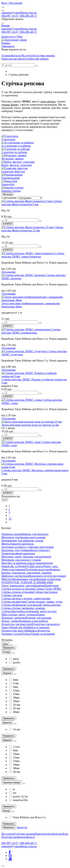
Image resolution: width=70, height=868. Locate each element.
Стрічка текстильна (45, 591)
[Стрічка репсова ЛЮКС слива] (21, 399)
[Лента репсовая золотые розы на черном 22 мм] (31, 421)
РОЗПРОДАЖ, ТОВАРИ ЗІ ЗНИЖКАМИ (27, 582)
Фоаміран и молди (30, 620)
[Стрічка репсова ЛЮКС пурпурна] (24, 351)
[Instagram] (10, 855)
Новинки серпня (11, 534)
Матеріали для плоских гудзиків (21, 559)
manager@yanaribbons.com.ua (19, 12)
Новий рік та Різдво (13, 566)
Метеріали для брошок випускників (23, 537)
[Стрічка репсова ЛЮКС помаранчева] (26, 329)
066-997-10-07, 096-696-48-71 (19, 15)
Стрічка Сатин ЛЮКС (48, 588)
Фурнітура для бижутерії (16, 624)
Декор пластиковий (13, 569)
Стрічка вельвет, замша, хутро (44, 601)
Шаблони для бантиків (15, 575)
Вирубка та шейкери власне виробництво (27, 563)
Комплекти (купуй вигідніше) (47, 575)
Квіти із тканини (39, 627)
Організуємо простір (14, 630)
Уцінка (26, 633)
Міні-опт (6, 579)
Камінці (55, 569)
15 (10, 518)
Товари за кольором (43, 633)
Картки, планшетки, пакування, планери (26, 572)
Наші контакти (10, 58)
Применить (9, 647)
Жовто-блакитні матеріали (17, 543)
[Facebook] (10, 852)
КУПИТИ (7, 223)
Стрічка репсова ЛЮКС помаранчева (30, 331)
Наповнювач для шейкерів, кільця (22, 540)
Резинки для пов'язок (38, 617)
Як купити (27, 55)
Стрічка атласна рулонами (17, 591)
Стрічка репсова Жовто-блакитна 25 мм (32, 229)
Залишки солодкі (11, 633)
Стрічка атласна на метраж (17, 588)
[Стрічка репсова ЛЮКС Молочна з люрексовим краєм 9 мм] (35, 467)
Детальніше (8, 271)
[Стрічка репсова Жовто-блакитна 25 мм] (27, 227)
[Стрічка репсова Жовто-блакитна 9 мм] (26, 201)
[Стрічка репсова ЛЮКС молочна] (23, 275)
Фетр (45, 620)
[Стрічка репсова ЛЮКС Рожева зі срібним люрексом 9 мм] (35, 376)
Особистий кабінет (37, 58)
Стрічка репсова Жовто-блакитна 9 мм (31, 203)
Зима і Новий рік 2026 (15, 627)
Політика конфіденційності (18, 837)
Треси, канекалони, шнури (17, 585)
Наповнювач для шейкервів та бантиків (36, 579)
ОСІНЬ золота (34, 566)
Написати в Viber (12, 36)
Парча (41, 614)
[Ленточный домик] (14, 39)
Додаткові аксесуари (37, 569)
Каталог (16, 55)
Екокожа (39, 585)
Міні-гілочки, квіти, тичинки (19, 614)
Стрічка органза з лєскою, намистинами (25, 598)
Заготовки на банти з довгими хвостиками (27, 546)
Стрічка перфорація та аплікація (21, 604)
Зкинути (22, 827)
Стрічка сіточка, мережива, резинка (23, 608)
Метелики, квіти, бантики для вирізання (26, 556)
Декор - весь (50, 566)
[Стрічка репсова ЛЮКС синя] (21, 442)
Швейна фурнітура (38, 630)
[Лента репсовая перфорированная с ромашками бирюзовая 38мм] (35, 300)
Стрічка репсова (51, 604)
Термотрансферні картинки (18, 553)
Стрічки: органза (11, 595)
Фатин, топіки (10, 620)
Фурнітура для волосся (46, 624)
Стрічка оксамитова (13, 601)
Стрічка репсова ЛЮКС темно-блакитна (32, 255)
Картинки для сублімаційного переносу (25, 550)
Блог (22, 58)
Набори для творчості (35, 534)
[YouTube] (10, 858)
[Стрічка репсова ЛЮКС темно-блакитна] (28, 253)
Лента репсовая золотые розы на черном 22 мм (30, 424)
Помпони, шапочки (13, 617)
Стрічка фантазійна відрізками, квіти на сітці (29, 611)
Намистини (52, 585)
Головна (6, 55)
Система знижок (44, 55)
